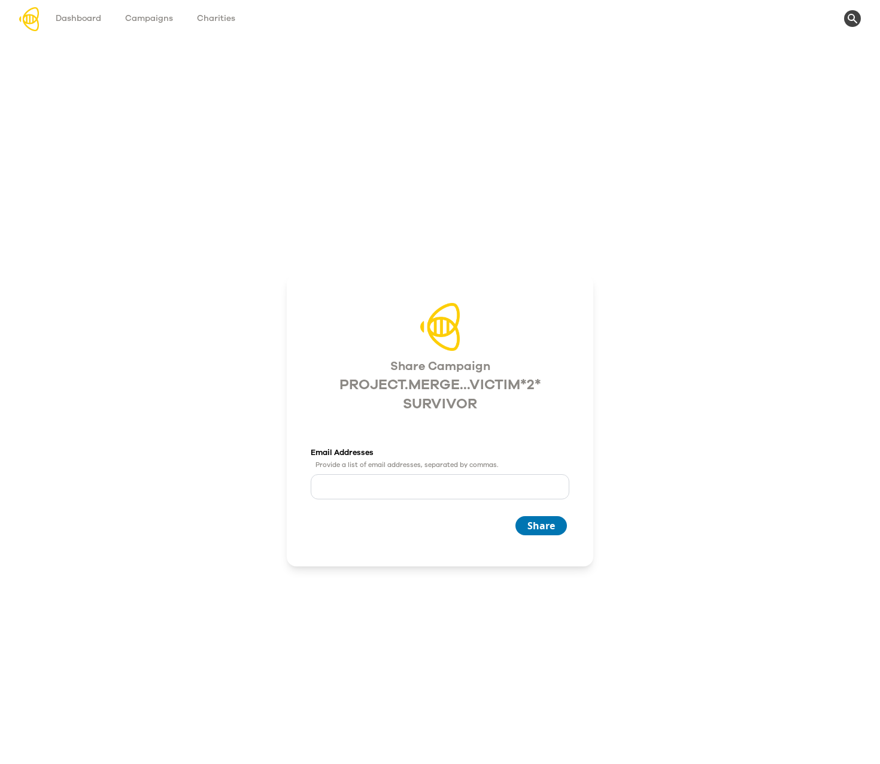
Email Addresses (342, 452)
